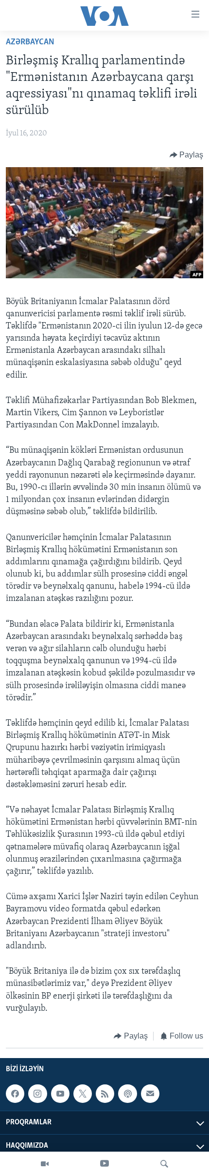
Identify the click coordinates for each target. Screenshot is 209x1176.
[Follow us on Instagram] (37, 1093)
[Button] (187, 155)
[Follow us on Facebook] (15, 1093)
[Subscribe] (150, 1093)
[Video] (44, 1164)
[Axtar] (164, 1164)
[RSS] (105, 1093)
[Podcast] (127, 1093)
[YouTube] (104, 1164)
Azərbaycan (30, 42)
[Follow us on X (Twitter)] (82, 1093)
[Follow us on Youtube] (60, 1093)
